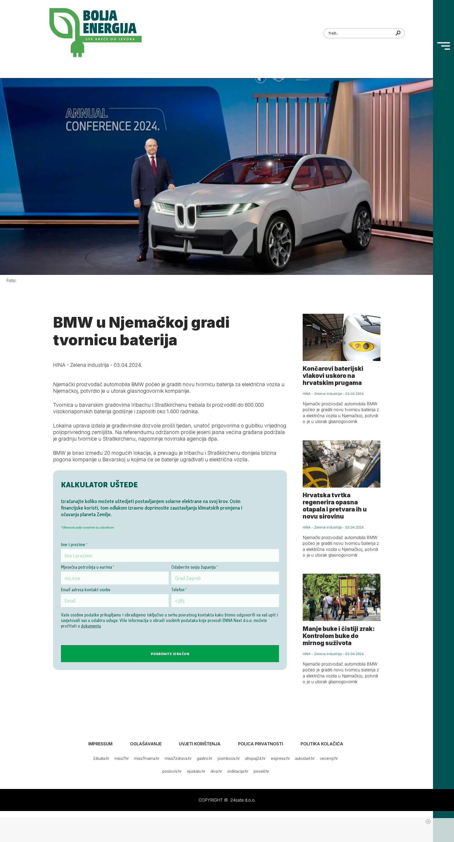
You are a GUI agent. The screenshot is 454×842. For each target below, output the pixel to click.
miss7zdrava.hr (178, 758)
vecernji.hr (329, 758)
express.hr (280, 758)
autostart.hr (304, 758)
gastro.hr (204, 758)
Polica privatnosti (260, 743)
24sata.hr (101, 758)
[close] (428, 821)
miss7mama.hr (146, 758)
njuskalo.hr (196, 771)
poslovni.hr (172, 771)
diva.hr (216, 771)
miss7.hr (122, 758)
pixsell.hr (261, 771)
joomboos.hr (229, 758)
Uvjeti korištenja (199, 743)
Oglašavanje (146, 743)
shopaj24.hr (255, 758)
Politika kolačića (322, 743)
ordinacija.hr (237, 771)
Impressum (100, 743)
